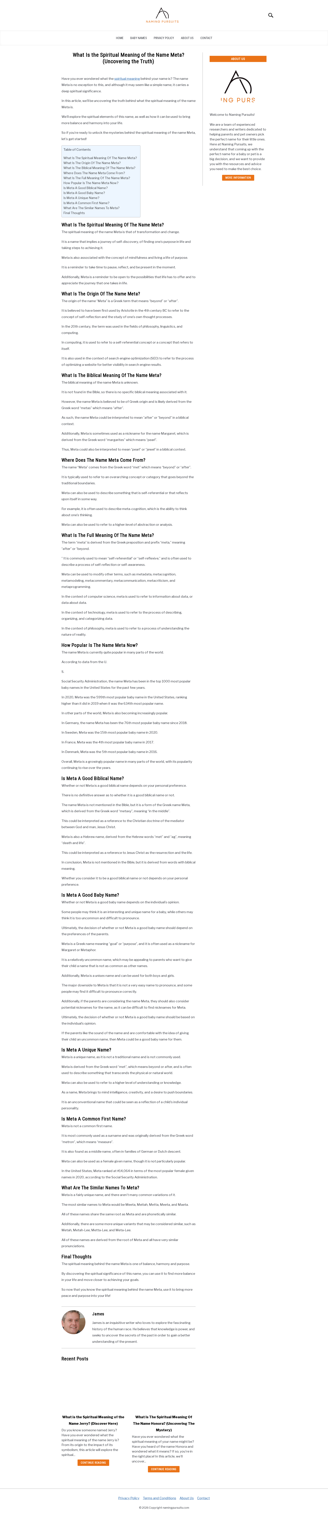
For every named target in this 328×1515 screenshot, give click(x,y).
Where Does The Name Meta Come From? (94, 173)
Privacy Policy (164, 38)
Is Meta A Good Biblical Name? (85, 188)
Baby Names (138, 38)
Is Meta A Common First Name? (86, 203)
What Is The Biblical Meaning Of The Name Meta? (99, 168)
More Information (238, 177)
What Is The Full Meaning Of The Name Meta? (96, 178)
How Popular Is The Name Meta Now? (90, 183)
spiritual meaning (127, 79)
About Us (187, 38)
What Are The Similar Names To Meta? (91, 208)
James (98, 1314)
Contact (206, 38)
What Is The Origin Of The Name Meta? (92, 163)
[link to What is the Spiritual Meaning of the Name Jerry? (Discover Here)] (93, 1388)
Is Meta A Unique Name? (81, 198)
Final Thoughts (74, 213)
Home (120, 38)
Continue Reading (93, 1462)
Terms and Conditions (159, 1498)
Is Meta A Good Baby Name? (84, 193)
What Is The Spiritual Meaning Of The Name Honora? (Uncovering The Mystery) (164, 1423)
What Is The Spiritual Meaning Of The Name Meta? (100, 158)
